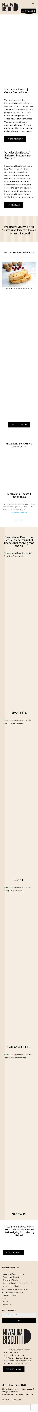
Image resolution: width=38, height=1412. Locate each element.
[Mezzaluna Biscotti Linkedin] (9, 1379)
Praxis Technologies (12, 1400)
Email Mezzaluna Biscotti (16, 1363)
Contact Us (6, 1305)
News (4, 1299)
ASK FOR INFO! (13, 1252)
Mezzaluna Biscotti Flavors (19, 252)
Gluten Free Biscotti (11, 1286)
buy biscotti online (19, 128)
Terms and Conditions (24, 1394)
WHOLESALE (14, 205)
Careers (5, 1302)
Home (4, 1271)
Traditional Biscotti (11, 1277)
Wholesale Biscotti (9, 1295)
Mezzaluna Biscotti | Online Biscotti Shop (16, 91)
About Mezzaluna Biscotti (12, 1292)
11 (31, 288)
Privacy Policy (7, 1394)
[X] (3, 1379)
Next (33, 274)
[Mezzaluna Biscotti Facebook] (6, 1379)
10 (28, 288)
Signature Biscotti (10, 1280)
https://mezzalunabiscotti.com (18, 1361)
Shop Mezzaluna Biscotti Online (15, 1289)
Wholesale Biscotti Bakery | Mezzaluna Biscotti (17, 155)
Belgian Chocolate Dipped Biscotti (17, 1283)
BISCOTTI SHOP (15, 139)
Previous (5, 274)
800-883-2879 (12, 1353)
